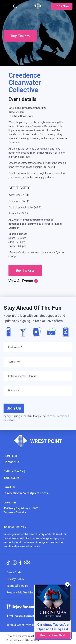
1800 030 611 (13, 478)
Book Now (62, 6)
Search (15, 6)
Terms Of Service (17, 585)
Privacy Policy (15, 579)
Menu (7, 6)
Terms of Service (25, 640)
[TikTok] (8, 563)
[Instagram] (15, 563)
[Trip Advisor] (27, 563)
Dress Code (14, 572)
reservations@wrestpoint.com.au (27, 493)
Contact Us (11, 462)
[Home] (38, 8)
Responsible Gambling (20, 592)
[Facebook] (20, 563)
